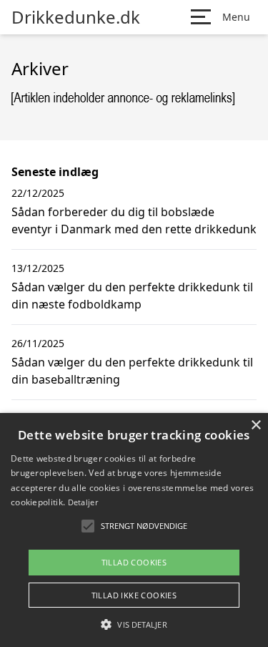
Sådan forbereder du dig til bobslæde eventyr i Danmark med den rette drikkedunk (134, 220)
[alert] (134, 530)
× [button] (255, 425)
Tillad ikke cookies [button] (134, 595)
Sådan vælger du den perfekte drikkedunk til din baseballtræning (132, 370)
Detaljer (83, 502)
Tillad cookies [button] (134, 562)
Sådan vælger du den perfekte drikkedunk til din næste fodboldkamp (132, 295)
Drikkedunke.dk (75, 17)
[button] (134, 624)
